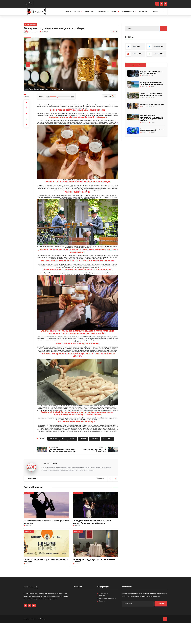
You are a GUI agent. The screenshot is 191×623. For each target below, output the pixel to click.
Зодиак (155, 11)
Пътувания (143, 11)
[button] (29, 88)
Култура (77, 11)
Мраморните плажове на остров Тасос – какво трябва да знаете (151, 83)
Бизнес (114, 11)
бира (63, 438)
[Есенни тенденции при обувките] (133, 106)
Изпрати (161, 603)
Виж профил (31, 478)
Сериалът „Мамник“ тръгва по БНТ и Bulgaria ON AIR (151, 72)
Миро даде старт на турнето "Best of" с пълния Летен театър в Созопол (92, 522)
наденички (94, 438)
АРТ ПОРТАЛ (52, 463)
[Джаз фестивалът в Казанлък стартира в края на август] (46, 505)
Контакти (102, 601)
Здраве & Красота (128, 11)
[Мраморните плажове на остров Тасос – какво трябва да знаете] (133, 84)
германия (83, 438)
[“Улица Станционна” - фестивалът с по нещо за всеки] (46, 543)
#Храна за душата (30, 24)
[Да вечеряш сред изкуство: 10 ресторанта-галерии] (95, 543)
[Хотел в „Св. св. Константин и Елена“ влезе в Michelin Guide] (133, 95)
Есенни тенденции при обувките (152, 104)
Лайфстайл (89, 11)
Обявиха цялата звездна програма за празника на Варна (152, 129)
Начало (68, 11)
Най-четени (135, 65)
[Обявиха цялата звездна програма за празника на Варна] (133, 130)
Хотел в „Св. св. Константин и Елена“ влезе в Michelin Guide (151, 94)
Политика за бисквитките (107, 598)
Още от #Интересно (33, 487)
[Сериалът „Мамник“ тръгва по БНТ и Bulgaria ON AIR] (133, 73)
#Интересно (28, 493)
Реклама (102, 595)
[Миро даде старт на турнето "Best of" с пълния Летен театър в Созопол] (95, 505)
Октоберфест (107, 438)
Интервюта (102, 11)
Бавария (72, 438)
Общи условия (104, 593)
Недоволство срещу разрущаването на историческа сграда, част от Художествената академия (151, 118)
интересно (53, 438)
